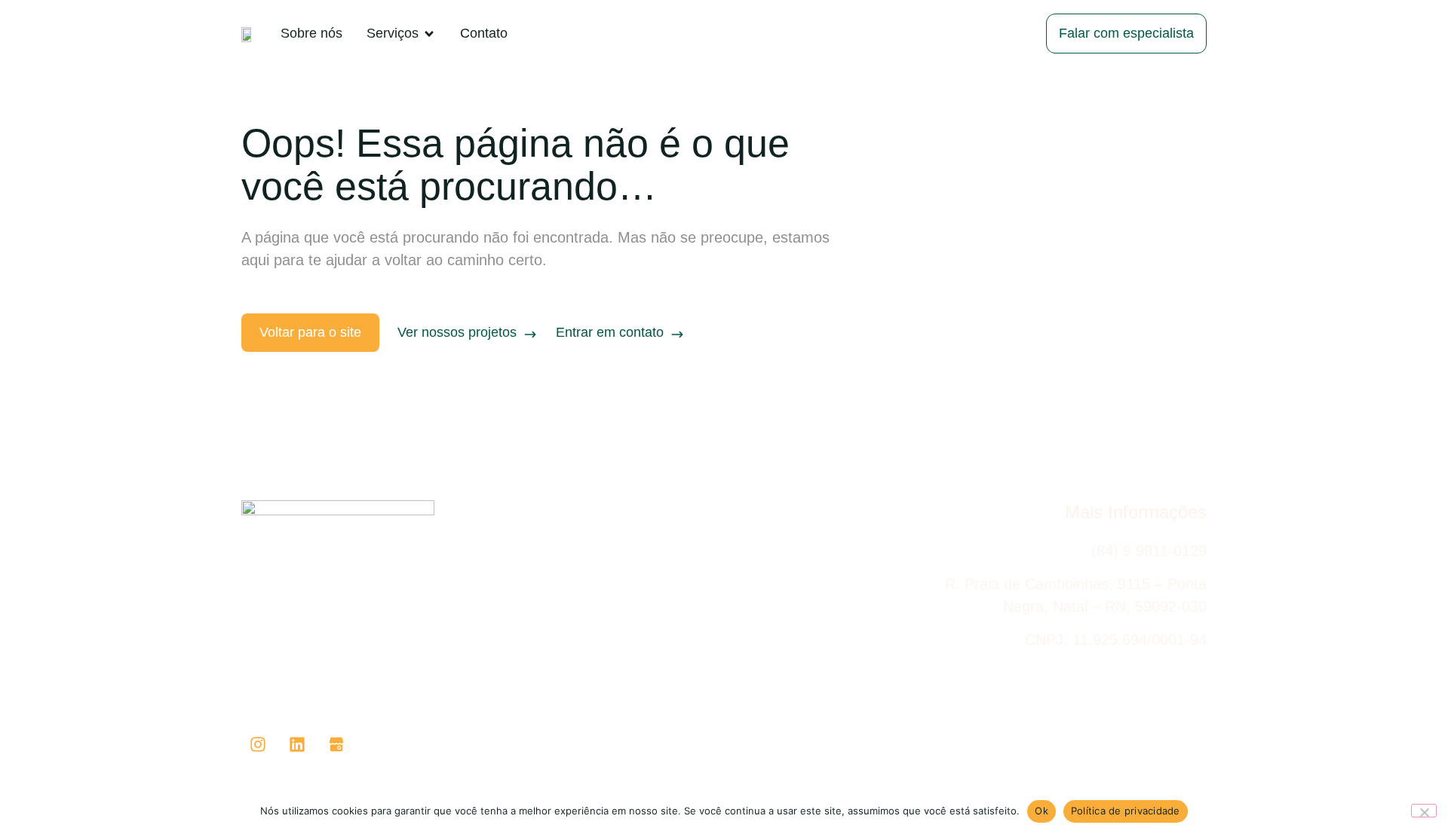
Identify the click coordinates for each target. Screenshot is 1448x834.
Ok (1041, 811)
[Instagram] (258, 744)
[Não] (1424, 810)
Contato (1183, 750)
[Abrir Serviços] (429, 34)
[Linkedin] (297, 744)
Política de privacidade (1125, 811)
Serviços (1109, 750)
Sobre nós (1028, 750)
